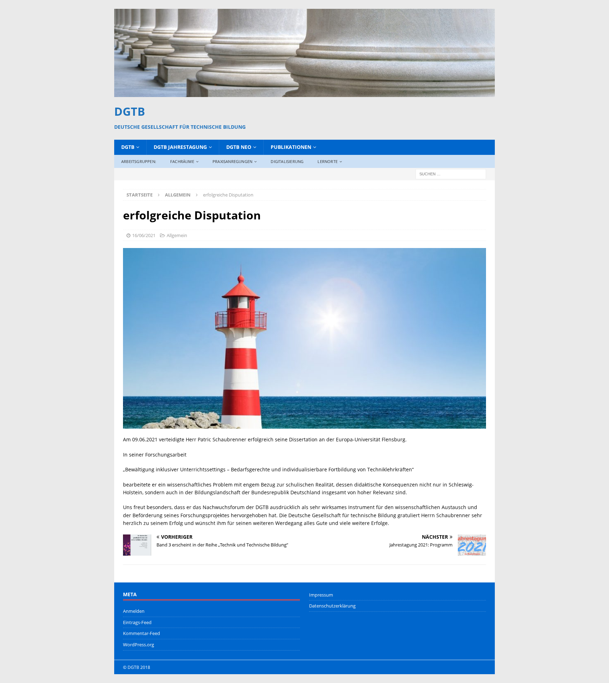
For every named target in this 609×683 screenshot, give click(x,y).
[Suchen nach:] (451, 173)
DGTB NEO (238, 147)
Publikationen (291, 147)
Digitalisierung (287, 161)
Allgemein (177, 235)
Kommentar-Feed (141, 633)
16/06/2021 (143, 235)
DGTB (127, 147)
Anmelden (133, 611)
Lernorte (328, 161)
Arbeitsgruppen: (138, 161)
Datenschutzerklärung (332, 606)
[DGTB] (304, 92)
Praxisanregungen (232, 161)
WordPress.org (138, 644)
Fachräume (182, 161)
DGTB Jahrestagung (180, 147)
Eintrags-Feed (137, 622)
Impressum (321, 595)
